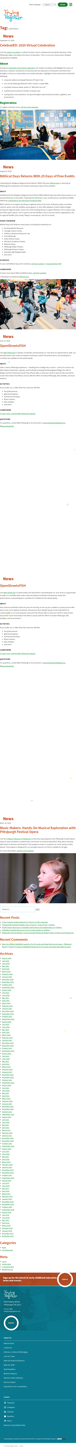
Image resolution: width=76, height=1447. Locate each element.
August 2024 (6, 1022)
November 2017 (8, 1236)
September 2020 (8, 1146)
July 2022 (5, 1088)
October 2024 (7, 1016)
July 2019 (5, 1183)
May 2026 (5, 966)
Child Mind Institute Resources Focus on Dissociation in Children (26, 930)
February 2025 (7, 1006)
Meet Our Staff (9, 1365)
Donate (62, 5)
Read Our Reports (10, 1373)
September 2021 (8, 1114)
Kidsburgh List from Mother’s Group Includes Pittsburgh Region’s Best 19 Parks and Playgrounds (38, 933)
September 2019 (8, 1178)
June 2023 (6, 1059)
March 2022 (6, 1098)
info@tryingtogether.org (12, 1311)
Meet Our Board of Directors (14, 1360)
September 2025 (8, 987)
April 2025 (5, 1000)
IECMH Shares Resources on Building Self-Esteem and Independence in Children (32, 927)
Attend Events (9, 1343)
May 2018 (5, 1220)
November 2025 (8, 982)
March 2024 (6, 1035)
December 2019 (8, 1170)
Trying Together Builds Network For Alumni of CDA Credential (25, 922)
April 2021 (5, 1128)
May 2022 (5, 1093)
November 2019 (8, 1172)
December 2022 (8, 1075)
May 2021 (5, 1125)
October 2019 (7, 1175)
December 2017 (8, 1233)
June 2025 (6, 995)
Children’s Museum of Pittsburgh (19, 839)
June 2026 (6, 963)
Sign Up (65, 1279)
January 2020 (7, 1167)
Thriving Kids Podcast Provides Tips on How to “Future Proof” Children (28, 925)
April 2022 (5, 1096)
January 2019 (7, 1199)
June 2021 (6, 1122)
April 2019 (5, 1191)
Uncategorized (7, 1250)
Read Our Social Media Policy (14, 1425)
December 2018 (8, 1202)
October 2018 (7, 1207)
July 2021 (5, 1120)
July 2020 (5, 1151)
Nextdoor (10, 1416)
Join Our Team (9, 1356)
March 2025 (6, 1003)
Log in (4, 1261)
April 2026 (5, 969)
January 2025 (7, 1008)
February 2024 (7, 1038)
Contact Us (8, 1348)
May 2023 (5, 1061)
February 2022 (7, 1101)
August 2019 (6, 1180)
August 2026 (6, 958)
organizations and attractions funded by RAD (24, 200)
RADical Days (54, 183)
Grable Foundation (14, 52)
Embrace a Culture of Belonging (15, 1352)
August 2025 (6, 990)
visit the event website (25, 851)
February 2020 (7, 1165)
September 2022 (8, 1083)
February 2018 (7, 1228)
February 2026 (7, 974)
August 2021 (6, 1117)
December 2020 (8, 1138)
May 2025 (5, 998)
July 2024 (5, 1024)
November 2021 (8, 1109)
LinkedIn (10, 1412)
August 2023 (6, 1053)
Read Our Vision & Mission (13, 1378)
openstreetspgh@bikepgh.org (54, 423)
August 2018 (6, 1212)
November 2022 (8, 1077)
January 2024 (7, 1040)
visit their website (37, 264)
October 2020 (7, 1143)
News (4, 1247)
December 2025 (8, 979)
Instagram (11, 1407)
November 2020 (8, 1141)
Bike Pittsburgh (9, 353)
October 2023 (7, 1048)
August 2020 (6, 1149)
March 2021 (6, 1130)
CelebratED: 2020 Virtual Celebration (21, 68)
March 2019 (6, 1194)
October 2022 (7, 1080)
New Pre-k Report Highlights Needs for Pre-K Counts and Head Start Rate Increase (40, 947)
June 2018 (6, 1217)
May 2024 (5, 1030)
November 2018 (8, 1204)
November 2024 (8, 1014)
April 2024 (5, 1032)
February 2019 (7, 1196)
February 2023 (7, 1069)
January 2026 (7, 977)
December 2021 (8, 1106)
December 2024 (8, 1011)
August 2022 (6, 1085)
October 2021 (7, 1112)
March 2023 (6, 1067)
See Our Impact (9, 1382)
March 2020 (6, 1162)
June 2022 (6, 1090)
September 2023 (8, 1051)
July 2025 (5, 993)
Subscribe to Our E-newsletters (15, 1386)
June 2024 (6, 1027)
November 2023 (8, 1045)
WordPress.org (7, 1269)
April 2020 (5, 1159)
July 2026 (5, 961)
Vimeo (9, 1421)
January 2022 (7, 1104)
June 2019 (6, 1186)
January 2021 (7, 1135)
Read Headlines (9, 1369)
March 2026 (6, 971)
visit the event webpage (29, 107)
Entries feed (6, 1264)
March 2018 (6, 1225)
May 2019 (5, 1188)
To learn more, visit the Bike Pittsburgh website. (18, 414)
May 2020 (5, 1157)
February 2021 (7, 1133)
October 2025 (7, 985)
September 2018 (8, 1210)
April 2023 (5, 1064)
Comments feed (8, 1267)
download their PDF (53, 264)
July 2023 (5, 1056)
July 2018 (5, 1215)
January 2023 (7, 1072)
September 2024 (8, 1019)
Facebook (10, 1403)
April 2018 (5, 1223)
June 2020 (6, 1154)
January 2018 (7, 1231)
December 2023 (8, 1043)
